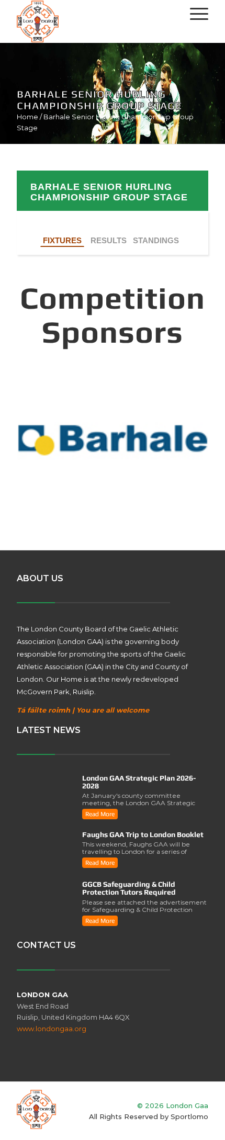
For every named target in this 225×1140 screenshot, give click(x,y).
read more (100, 814)
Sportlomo (189, 1116)
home (27, 116)
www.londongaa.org (51, 1028)
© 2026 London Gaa (172, 1105)
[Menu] (193, 14)
